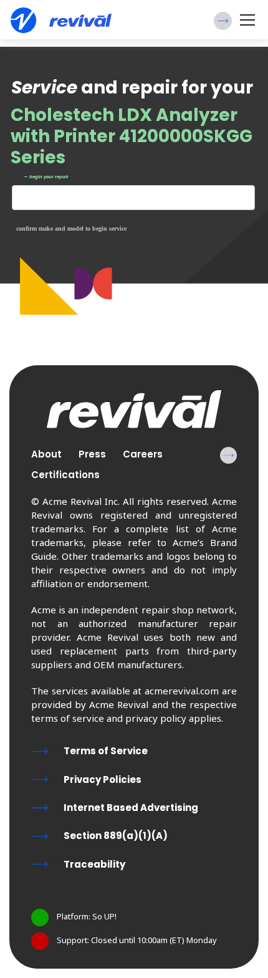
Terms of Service (106, 750)
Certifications (65, 474)
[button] (223, 21)
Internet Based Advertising (131, 807)
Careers (143, 454)
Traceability (94, 864)
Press (92, 454)
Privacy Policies (102, 779)
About (46, 454)
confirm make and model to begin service (71, 228)
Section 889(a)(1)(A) (116, 835)
